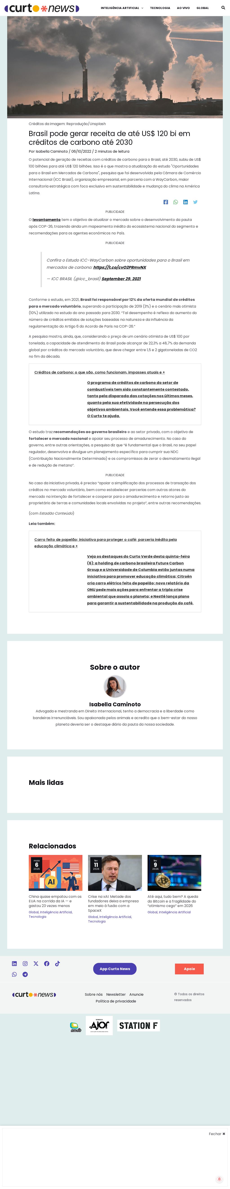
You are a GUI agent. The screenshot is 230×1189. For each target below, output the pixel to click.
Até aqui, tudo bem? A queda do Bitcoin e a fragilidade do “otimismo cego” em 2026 (173, 901)
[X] (36, 963)
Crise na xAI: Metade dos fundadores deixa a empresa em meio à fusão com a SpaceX (113, 903)
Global (34, 912)
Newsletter (116, 994)
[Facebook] (166, 202)
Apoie (189, 968)
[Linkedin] (14, 963)
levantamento (47, 219)
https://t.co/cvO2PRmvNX (119, 267)
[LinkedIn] (185, 202)
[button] (141, 8)
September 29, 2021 (121, 279)
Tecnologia (37, 916)
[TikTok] (57, 963)
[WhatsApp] (175, 202)
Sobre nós (94, 994)
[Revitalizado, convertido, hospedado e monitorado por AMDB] (75, 1027)
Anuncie (136, 994)
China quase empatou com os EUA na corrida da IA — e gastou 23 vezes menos (55, 901)
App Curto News (115, 968)
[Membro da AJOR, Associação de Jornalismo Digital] (99, 1025)
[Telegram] (25, 974)
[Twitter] (195, 202)
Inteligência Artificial (56, 912)
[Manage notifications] (219, 1179)
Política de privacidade (116, 1001)
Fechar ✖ (217, 1133)
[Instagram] (25, 963)
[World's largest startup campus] (138, 1025)
